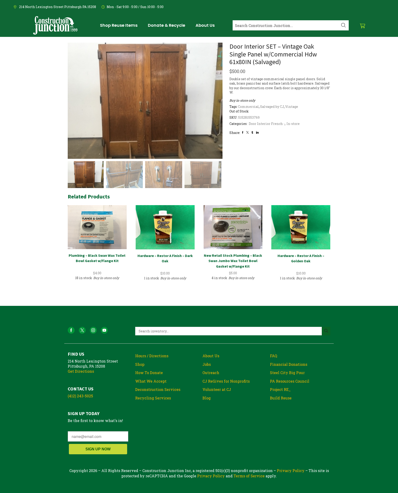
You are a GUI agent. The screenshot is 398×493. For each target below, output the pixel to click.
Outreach (210, 372)
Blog (206, 398)
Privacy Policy (290, 470)
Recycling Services (153, 398)
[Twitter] (247, 132)
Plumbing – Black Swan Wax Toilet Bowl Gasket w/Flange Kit (97, 258)
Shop (139, 364)
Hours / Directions (151, 355)
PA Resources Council (289, 381)
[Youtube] (104, 330)
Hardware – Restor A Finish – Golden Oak (301, 258)
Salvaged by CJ (272, 106)
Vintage (291, 106)
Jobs (206, 364)
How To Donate (149, 372)
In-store (293, 123)
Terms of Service (249, 475)
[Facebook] (242, 132)
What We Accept (151, 381)
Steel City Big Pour (287, 372)
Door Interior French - (267, 123)
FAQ (273, 355)
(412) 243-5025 (80, 395)
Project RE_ (280, 389)
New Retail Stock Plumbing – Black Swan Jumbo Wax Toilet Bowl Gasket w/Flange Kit (233, 261)
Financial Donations (288, 364)
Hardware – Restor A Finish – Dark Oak (165, 258)
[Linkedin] (257, 132)
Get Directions (81, 371)
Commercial (248, 106)
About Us (210, 355)
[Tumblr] (252, 132)
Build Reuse (281, 398)
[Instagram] (93, 330)
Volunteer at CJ (216, 389)
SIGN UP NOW (98, 449)
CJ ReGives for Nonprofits (226, 381)
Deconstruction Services (157, 389)
